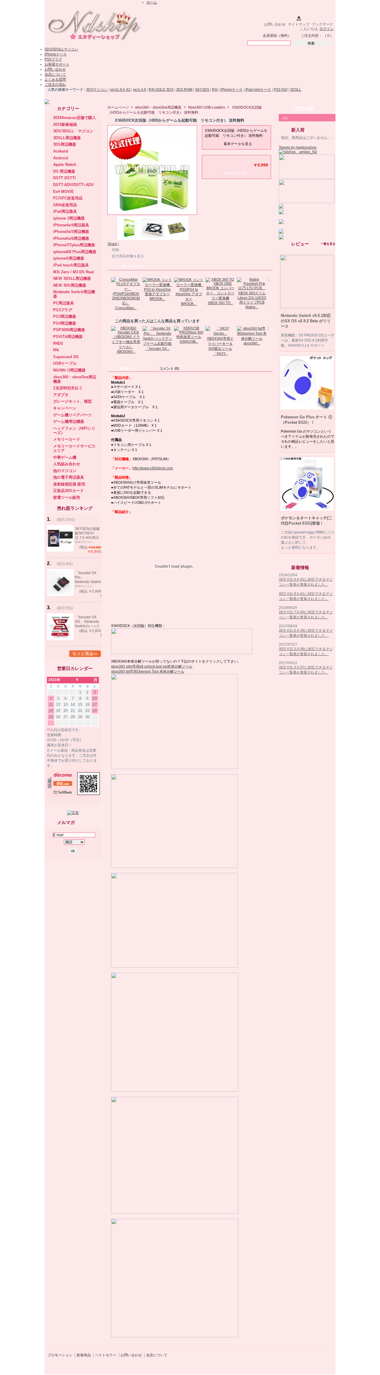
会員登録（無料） (277, 35)
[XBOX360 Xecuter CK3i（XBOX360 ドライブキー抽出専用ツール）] (126, 347)
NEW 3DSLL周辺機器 (72, 278)
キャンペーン (64, 408)
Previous (108, 289)
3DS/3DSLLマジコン (61, 49)
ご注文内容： (311, 35)
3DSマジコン (96, 90)
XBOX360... (126, 352)
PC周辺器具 (63, 303)
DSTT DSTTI (64, 178)
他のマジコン (64, 471)
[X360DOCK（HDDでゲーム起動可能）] (129, 239)
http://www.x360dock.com (152, 468)
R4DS (58, 343)
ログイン (326, 29)
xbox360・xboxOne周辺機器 (158, 107)
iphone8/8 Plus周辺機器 (74, 252)
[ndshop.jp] (93, 43)
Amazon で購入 (236, 173)
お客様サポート (57, 64)
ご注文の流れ (55, 84)
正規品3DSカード (68, 490)
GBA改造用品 (65, 205)
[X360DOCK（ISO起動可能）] (153, 239)
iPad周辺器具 (65, 211)
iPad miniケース (258, 90)
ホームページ (118, 107)
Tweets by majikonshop (297, 147)
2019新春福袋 (65, 124)
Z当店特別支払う (68, 388)
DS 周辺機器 (64, 171)
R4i (215, 90)
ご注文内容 (302, 108)
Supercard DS (66, 357)
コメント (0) (169, 368)
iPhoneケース (56, 54)
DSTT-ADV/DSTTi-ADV (73, 184)
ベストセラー (105, 1355)
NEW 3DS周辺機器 (69, 285)
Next (270, 289)
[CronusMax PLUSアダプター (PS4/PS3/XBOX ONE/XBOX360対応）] (126, 303)
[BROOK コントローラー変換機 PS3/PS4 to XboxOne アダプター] (189, 299)
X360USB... (189, 341)
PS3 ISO (280, 90)
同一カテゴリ (133, 267)
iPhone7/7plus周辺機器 (74, 245)
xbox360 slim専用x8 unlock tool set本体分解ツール (151, 666)
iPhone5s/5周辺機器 (71, 231)
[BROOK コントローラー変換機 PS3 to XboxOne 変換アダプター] (157, 294)
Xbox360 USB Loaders (206, 107)
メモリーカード (66, 439)
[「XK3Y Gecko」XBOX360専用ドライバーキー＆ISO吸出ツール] (220, 349)
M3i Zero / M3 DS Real (73, 272)
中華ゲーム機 (64, 457)
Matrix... (252, 307)
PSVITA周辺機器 (68, 336)
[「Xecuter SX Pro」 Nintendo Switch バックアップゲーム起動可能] (157, 344)
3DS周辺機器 (64, 144)
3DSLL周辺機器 (67, 138)
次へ (191, 226)
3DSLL (295, 90)
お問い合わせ (275, 24)
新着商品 (84, 1355)
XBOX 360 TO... (220, 303)
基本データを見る (238, 144)
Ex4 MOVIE (63, 191)
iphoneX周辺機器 (68, 258)
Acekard (60, 151)
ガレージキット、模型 (72, 401)
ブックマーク (322, 24)
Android (60, 158)
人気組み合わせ (66, 464)
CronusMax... (126, 308)
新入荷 (298, 129)
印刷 (115, 250)
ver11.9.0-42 (120, 90)
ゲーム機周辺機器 (68, 421)
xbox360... (251, 343)
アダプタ (61, 395)
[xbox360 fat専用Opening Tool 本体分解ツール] (252, 338)
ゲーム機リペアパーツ (72, 415)
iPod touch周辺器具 (71, 265)
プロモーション (60, 1355)
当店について (55, 74)
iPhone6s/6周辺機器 (71, 238)
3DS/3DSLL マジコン (73, 131)
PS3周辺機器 (64, 316)
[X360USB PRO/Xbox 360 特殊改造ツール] (189, 337)
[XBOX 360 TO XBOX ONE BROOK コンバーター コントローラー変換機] (220, 298)
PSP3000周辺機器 (69, 330)
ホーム (151, 2)
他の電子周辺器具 (68, 477)
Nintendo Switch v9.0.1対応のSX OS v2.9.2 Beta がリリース (306, 320)
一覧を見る (328, 243)
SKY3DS (202, 90)
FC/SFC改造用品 (68, 198)
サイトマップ (298, 24)
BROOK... (157, 299)
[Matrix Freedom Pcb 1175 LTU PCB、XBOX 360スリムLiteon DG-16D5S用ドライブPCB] (252, 302)
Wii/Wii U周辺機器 (69, 370)
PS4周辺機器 (64, 323)
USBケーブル (65, 363)
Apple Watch (64, 164)
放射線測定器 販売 (69, 484)
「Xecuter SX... (157, 349)
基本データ (128, 368)
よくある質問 (55, 79)
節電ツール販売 (66, 497)
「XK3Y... (220, 354)
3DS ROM (184, 90)
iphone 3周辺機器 (69, 218)
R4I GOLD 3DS (161, 90)
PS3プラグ (53, 59)
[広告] (73, 813)
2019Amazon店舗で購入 (74, 117)
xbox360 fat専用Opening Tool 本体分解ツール (147, 671)
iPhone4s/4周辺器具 (71, 225)
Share (112, 244)
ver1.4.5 (139, 90)
